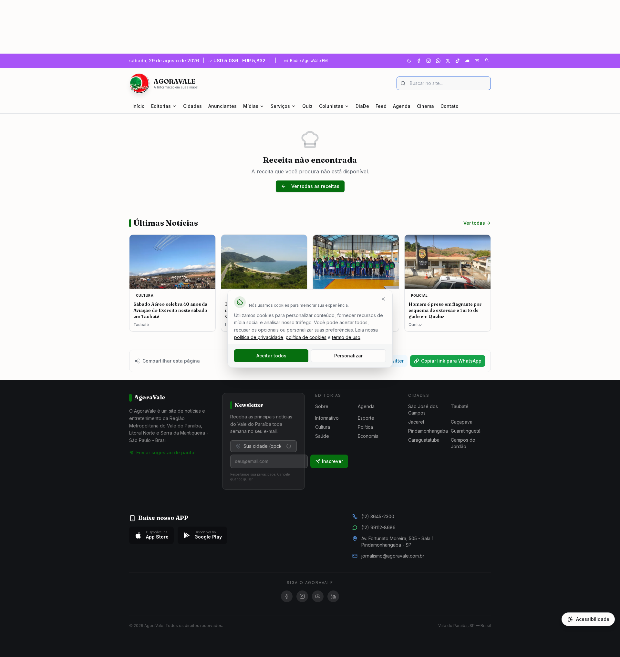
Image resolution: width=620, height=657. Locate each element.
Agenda (401, 106)
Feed (381, 106)
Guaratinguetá (465, 431)
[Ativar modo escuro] (409, 60)
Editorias (161, 106)
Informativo (327, 418)
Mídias (250, 106)
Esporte (366, 418)
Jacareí (416, 422)
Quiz (307, 106)
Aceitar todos (271, 355)
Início (138, 106)
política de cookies (306, 337)
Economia (368, 436)
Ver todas (474, 223)
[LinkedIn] (333, 596)
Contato (449, 106)
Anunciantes (222, 106)
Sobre (321, 406)
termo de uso (346, 337)
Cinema (425, 106)
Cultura (322, 427)
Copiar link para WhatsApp (451, 361)
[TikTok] (457, 60)
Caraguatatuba (423, 440)
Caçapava (461, 422)
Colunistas (331, 106)
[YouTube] (477, 60)
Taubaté (460, 406)
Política (365, 427)
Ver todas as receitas (315, 186)
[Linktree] (486, 60)
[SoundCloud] (467, 60)
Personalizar (348, 355)
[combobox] (263, 446)
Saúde (322, 436)
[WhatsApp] (438, 60)
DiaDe (362, 106)
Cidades (192, 106)
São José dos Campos (423, 410)
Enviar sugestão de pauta (165, 452)
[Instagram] (428, 60)
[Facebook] (419, 60)
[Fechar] (383, 299)
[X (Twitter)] (448, 60)
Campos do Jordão (463, 443)
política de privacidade (258, 337)
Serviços (280, 106)
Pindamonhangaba (428, 431)
